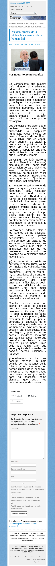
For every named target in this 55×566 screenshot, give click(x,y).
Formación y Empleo (20, 538)
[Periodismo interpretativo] (27, 18)
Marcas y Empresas (36, 550)
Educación (38, 546)
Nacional (25, 533)
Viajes (30, 552)
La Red (24, 550)
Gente (30, 546)
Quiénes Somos (16, 6)
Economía (14, 536)
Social (32, 536)
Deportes (41, 536)
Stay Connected (16, 9)
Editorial (29, 6)
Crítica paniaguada (31, 23)
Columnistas (19, 23)
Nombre (14, 462)
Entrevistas (17, 548)
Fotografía (29, 548)
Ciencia (34, 538)
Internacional (37, 533)
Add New (39, 557)
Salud (41, 538)
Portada (11, 23)
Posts (33, 557)
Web (12, 476)
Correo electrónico (18, 469)
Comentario (16, 428)
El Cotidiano (16, 557)
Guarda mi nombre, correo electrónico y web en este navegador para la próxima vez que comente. (27, 489)
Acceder (28, 557)
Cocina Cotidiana (19, 546)
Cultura (23, 536)
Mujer (24, 552)
